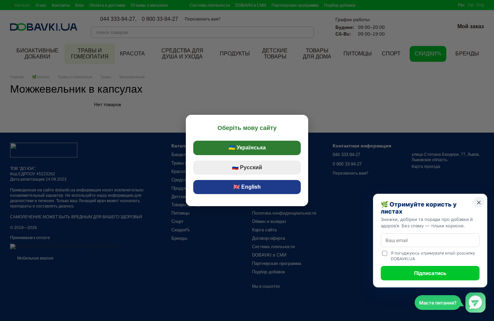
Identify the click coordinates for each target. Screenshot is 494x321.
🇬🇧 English (247, 187)
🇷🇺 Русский (247, 167)
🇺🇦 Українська (247, 147)
